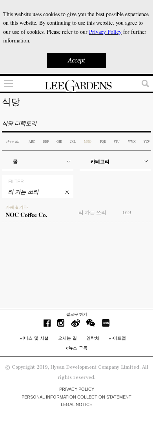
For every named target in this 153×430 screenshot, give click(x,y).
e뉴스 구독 (76, 348)
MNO (87, 141)
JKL (73, 141)
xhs (105, 323)
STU (117, 141)
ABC (32, 141)
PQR (103, 141)
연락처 (92, 338)
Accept (76, 60)
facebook (47, 323)
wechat (90, 323)
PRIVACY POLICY (76, 389)
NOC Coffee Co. (26, 212)
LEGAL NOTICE (76, 404)
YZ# (146, 141)
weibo (75, 323)
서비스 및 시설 (34, 338)
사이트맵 (117, 338)
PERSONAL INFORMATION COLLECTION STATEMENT (76, 397)
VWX (132, 141)
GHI (59, 141)
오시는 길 (67, 338)
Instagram (61, 323)
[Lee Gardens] (76, 86)
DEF (46, 141)
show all (13, 141)
